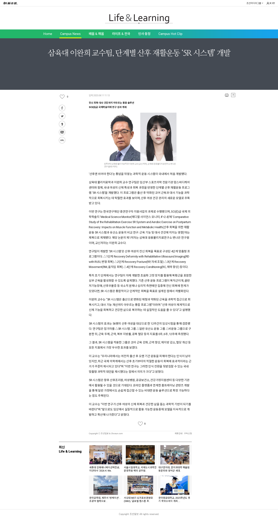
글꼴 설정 (233, 95)
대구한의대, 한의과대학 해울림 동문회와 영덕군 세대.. (174, 469)
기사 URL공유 (62, 140)
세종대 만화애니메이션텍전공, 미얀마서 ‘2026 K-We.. (104, 469)
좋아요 (67, 96)
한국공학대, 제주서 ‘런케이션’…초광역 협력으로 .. (104, 499)
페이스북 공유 (62, 108)
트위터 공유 (62, 116)
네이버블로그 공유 (62, 132)
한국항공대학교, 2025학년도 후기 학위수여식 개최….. (174, 499)
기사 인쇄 (227, 95)
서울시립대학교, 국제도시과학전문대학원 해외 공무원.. (140, 469)
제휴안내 (178, 433)
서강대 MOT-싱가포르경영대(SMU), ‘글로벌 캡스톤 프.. (138, 499)
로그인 (272, 3)
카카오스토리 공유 (62, 124)
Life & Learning (139, 19)
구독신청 (188, 433)
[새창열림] (11, 3)
